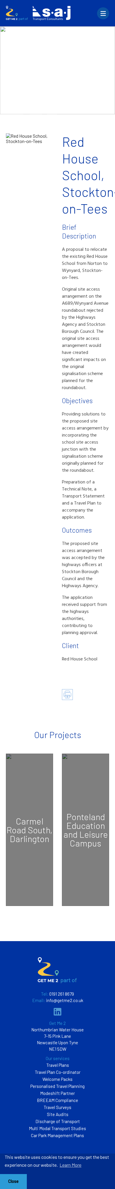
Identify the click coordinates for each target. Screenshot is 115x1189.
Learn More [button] (70, 1165)
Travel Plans (57, 1065)
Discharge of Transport (57, 1121)
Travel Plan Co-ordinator (57, 1072)
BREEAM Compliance (57, 1100)
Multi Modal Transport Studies (57, 1128)
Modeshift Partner (57, 1093)
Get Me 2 (57, 1023)
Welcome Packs (57, 1079)
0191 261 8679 (61, 993)
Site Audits (57, 1114)
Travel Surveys (57, 1107)
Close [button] (13, 1181)
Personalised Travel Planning (57, 1086)
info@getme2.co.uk (64, 1000)
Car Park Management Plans (57, 1135)
